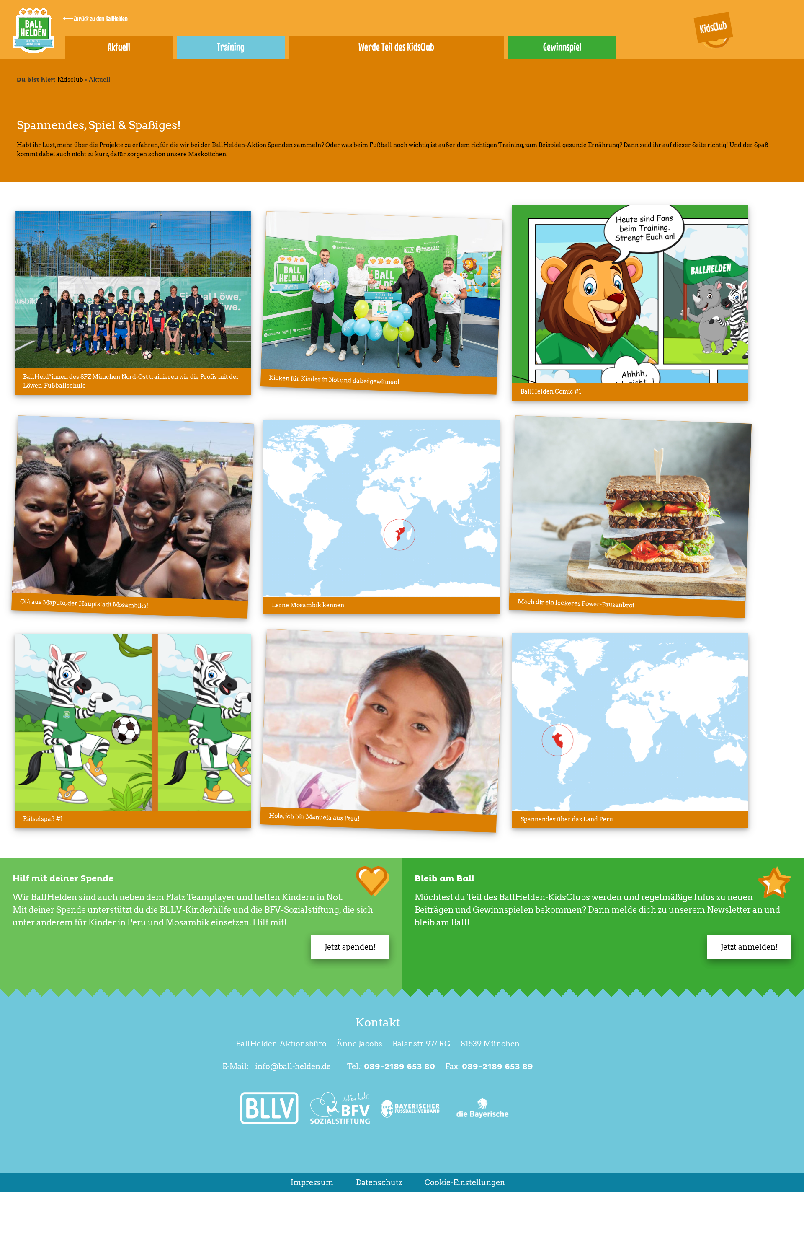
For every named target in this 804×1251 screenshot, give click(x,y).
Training (231, 46)
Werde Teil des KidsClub (396, 46)
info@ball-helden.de (293, 1066)
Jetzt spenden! (350, 947)
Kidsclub (70, 79)
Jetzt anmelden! (749, 947)
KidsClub (713, 27)
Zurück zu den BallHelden (101, 18)
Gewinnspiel (562, 46)
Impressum (312, 1182)
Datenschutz (379, 1182)
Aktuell (119, 46)
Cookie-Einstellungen (465, 1182)
